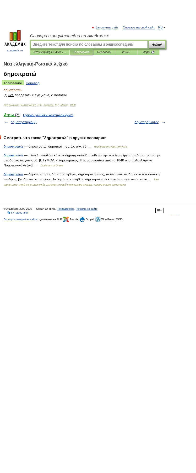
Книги (126, 52)
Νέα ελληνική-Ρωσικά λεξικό (49, 52)
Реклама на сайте (87, 208)
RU (160, 27)
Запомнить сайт (107, 27)
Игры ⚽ (148, 52)
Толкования (81, 52)
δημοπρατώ (13, 146)
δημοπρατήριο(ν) (24, 122)
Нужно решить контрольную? (48, 115)
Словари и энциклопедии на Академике (69, 35)
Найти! (157, 45)
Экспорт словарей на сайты (21, 219)
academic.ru (15, 50)
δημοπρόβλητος (147, 122)
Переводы (104, 52)
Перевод (32, 83)
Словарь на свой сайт (139, 27)
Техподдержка (65, 208)
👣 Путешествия (17, 212)
